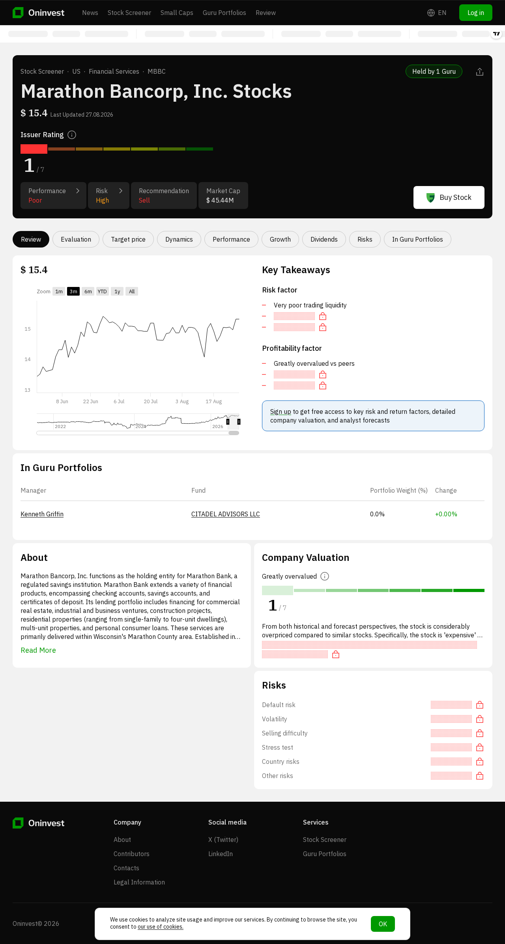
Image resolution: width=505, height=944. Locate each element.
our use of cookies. (160, 926)
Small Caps (177, 13)
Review (266, 13)
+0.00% (446, 514)
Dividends (324, 239)
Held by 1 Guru (434, 71)
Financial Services (114, 71)
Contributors (132, 854)
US (76, 71)
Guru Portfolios (224, 13)
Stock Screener (129, 13)
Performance (231, 239)
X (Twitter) (223, 839)
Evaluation (76, 239)
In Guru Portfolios (417, 239)
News (90, 13)
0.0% (377, 514)
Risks (364, 239)
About (122, 839)
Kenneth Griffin (42, 514)
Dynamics (179, 239)
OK (383, 924)
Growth (280, 239)
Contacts (126, 868)
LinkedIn (220, 854)
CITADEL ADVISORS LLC (225, 514)
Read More (38, 650)
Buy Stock (455, 197)
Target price (128, 239)
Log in (476, 13)
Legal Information (139, 882)
